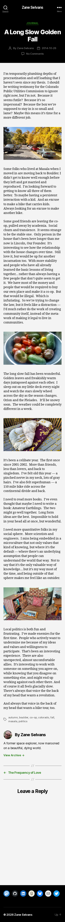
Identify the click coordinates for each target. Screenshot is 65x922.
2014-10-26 (49, 48)
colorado (43, 717)
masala (12, 721)
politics (23, 721)
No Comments (35, 53)
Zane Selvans (32, 7)
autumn (13, 717)
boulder (23, 717)
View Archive (13, 755)
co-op (33, 717)
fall (52, 717)
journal (32, 23)
